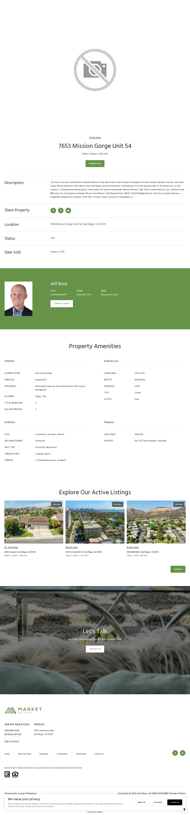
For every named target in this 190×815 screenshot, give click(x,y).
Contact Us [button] (95, 649)
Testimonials (81, 753)
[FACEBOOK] (175, 753)
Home (7, 753)
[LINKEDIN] (182, 753)
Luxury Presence (27, 793)
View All (178, 569)
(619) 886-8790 (84, 294)
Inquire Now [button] (95, 163)
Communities (62, 753)
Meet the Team (24, 753)
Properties (44, 753)
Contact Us (99, 753)
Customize (158, 802)
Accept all (175, 802)
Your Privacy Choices (95, 812)
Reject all (141, 802)
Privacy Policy (177, 793)
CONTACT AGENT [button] (62, 303)
